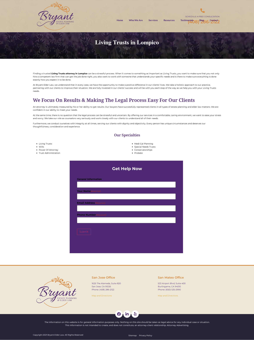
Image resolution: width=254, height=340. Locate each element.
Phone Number (91, 215)
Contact (214, 20)
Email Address (91, 203)
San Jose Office (103, 277)
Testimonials (187, 20)
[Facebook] (119, 314)
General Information (89, 179)
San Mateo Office (171, 277)
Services (153, 20)
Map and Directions (102, 295)
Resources (169, 20)
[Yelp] (135, 314)
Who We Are (136, 20)
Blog (201, 20)
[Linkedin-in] (127, 314)
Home (120, 20)
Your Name (89, 191)
